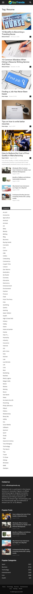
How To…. (6, 335)
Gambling (6, 305)
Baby (4, 228)
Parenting (6, 403)
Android (5, 220)
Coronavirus (6, 261)
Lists (4, 367)
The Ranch (6, 449)
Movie (5, 384)
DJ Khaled (6, 275)
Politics (5, 411)
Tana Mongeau (7, 444)
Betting (5, 234)
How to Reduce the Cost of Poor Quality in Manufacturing (15, 154)
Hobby (5, 324)
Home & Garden (8, 329)
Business (5, 239)
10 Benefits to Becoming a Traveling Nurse (13, 33)
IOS (4, 348)
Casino (5, 250)
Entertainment (7, 286)
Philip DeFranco (8, 405)
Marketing (6, 373)
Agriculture (6, 218)
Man (4, 370)
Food (4, 297)
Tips (4, 452)
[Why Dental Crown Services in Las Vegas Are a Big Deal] (6, 188)
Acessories (6, 215)
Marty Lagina (7, 378)
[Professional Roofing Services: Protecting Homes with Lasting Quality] (6, 197)
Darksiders (6, 272)
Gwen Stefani (7, 313)
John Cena (6, 351)
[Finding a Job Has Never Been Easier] (16, 79)
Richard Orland (5, 36)
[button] (3, 2)
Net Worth (6, 395)
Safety (5, 419)
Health (5, 316)
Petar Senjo (5, 96)
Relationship (7, 414)
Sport (4, 433)
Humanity (6, 337)
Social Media (7, 424)
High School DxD (8, 318)
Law (4, 359)
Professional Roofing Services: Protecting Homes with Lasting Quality (21, 196)
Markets (5, 375)
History (5, 321)
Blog (4, 237)
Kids (4, 354)
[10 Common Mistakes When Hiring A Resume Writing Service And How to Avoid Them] (16, 48)
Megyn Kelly (6, 381)
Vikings (5, 460)
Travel (5, 454)
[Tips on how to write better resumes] (16, 109)
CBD (4, 253)
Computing (6, 258)
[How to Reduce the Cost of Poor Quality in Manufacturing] (16, 140)
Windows (6, 463)
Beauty (5, 231)
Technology (6, 446)
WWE (4, 465)
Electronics (6, 283)
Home (3, 7)
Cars (4, 248)
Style (4, 438)
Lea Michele (6, 362)
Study (4, 435)
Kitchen (5, 356)
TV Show (5, 457)
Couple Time (7, 264)
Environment (7, 288)
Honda (5, 332)
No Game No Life (8, 400)
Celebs (5, 256)
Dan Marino (6, 269)
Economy (5, 277)
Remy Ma (6, 416)
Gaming (5, 310)
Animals (5, 223)
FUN (4, 302)
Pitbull (5, 408)
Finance (5, 294)
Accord (5, 212)
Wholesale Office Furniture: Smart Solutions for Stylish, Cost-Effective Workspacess (21, 170)
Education (6, 280)
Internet (5, 346)
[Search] (30, 2)
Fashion (5, 291)
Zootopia (5, 468)
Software (5, 427)
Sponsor (5, 430)
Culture (5, 267)
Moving (5, 389)
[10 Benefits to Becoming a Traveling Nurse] (16, 21)
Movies (5, 386)
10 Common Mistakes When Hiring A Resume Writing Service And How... (15, 62)
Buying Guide (7, 242)
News (4, 397)
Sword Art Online (8, 441)
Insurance (6, 343)
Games (5, 307)
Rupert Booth (5, 158)
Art (4, 226)
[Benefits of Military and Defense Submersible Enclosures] (6, 179)
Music (5, 392)
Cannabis (6, 245)
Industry (5, 340)
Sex (4, 422)
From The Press (7, 299)
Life (4, 365)
